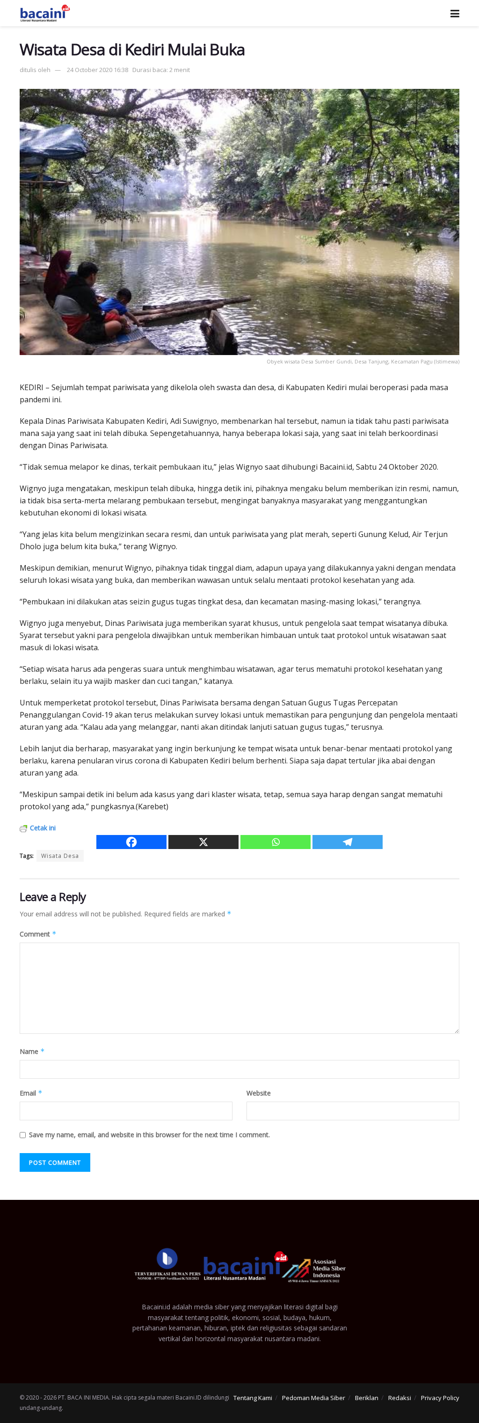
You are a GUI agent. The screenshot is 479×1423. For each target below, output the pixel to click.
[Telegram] (347, 842)
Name (32, 1051)
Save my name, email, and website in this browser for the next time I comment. (149, 1134)
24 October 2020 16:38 (97, 69)
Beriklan (366, 1398)
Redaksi (399, 1398)
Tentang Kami (252, 1398)
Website (259, 1093)
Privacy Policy (440, 1398)
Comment (38, 933)
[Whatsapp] (275, 842)
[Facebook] (131, 842)
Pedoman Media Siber (313, 1398)
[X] (203, 842)
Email (31, 1093)
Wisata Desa (60, 856)
